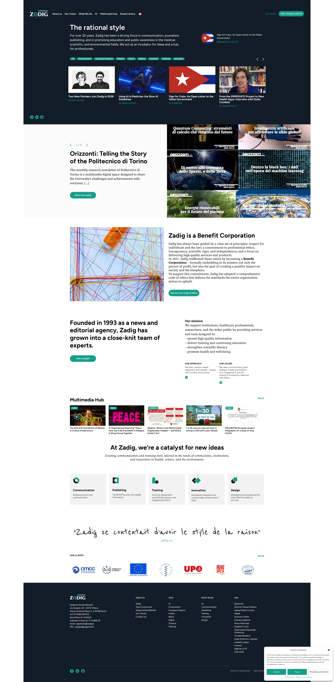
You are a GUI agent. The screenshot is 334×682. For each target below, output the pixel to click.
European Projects (104, 58)
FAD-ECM (239, 652)
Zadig (138, 603)
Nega (297, 672)
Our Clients (141, 613)
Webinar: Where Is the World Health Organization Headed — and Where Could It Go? (164, 430)
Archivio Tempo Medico (245, 607)
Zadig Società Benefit (146, 610)
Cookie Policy (289, 677)
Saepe (237, 613)
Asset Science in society (245, 639)
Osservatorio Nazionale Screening (245, 631)
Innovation (206, 617)
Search (272, 14)
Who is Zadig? (83, 358)
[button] (328, 650)
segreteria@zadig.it (85, 623)
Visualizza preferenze (319, 672)
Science (153, 58)
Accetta (276, 672)
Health (120, 58)
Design (204, 620)
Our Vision (70, 14)
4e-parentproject (242, 635)
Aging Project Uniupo (244, 610)
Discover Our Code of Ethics (184, 293)
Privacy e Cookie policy (304, 677)
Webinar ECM (240, 649)
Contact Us (141, 617)
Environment (85, 58)
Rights (142, 58)
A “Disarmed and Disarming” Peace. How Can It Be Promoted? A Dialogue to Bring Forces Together (126, 430)
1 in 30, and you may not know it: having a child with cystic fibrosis (201, 429)
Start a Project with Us (291, 13)
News (131, 58)
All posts (179, 58)
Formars (238, 645)
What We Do (85, 14)
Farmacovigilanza (242, 620)
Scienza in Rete (241, 617)
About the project (82, 201)
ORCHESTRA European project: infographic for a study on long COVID (240, 430)
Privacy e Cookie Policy (240, 671)
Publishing (206, 610)
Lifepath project (241, 642)
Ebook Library (127, 14)
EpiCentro (239, 603)
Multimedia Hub (108, 14)
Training (166, 58)
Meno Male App (241, 623)
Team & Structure (144, 607)
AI (96, 14)
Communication (209, 607)
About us (57, 14)
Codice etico (258, 671)
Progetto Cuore (241, 626)
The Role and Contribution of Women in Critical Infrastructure (87, 429)
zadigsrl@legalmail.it (84, 627)
